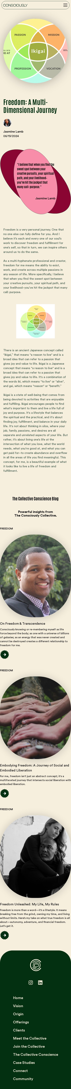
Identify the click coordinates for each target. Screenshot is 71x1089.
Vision (18, 1006)
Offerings (21, 1022)
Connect (20, 1071)
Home (18, 998)
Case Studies (24, 1063)
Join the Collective (29, 1046)
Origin (18, 1014)
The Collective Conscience (35, 1054)
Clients (19, 1030)
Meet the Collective (29, 1038)
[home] (15, 5)
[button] (64, 5)
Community (23, 1079)
